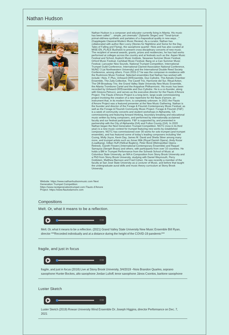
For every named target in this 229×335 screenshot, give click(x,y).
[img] (48, 220)
